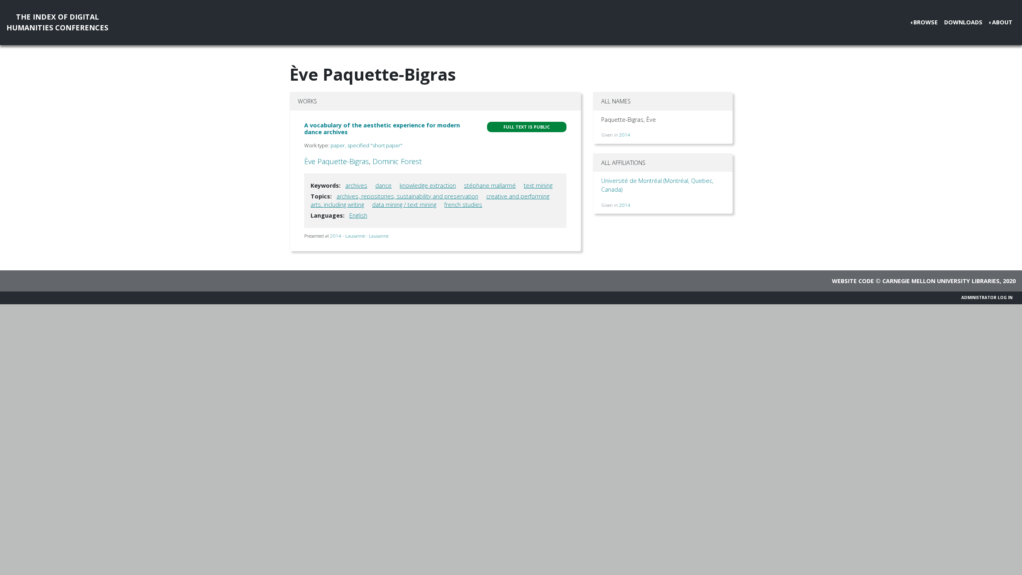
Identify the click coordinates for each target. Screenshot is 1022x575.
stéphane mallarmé (490, 185)
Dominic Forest (397, 161)
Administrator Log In (986, 297)
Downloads (963, 22)
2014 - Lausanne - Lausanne (359, 236)
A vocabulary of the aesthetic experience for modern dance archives (382, 128)
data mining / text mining (404, 204)
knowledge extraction (428, 185)
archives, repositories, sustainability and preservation (407, 196)
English (358, 215)
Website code (853, 281)
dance (383, 185)
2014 (624, 135)
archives (356, 185)
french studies (463, 204)
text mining (538, 185)
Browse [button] (925, 22)
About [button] (1002, 22)
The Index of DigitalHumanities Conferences (57, 22)
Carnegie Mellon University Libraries (941, 281)
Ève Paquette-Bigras (336, 161)
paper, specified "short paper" (366, 145)
